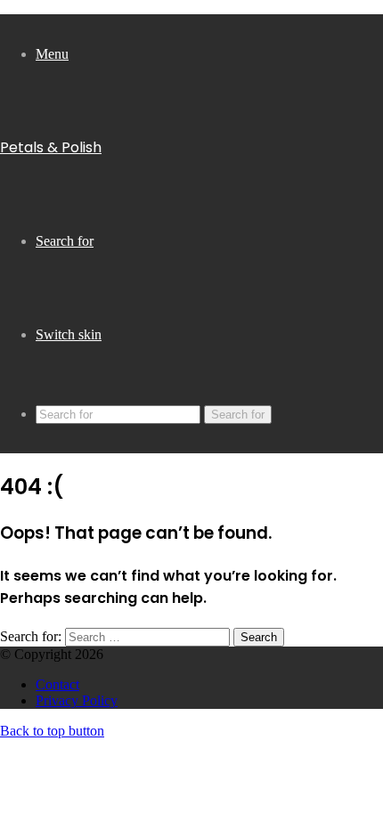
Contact (57, 684)
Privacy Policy (77, 700)
